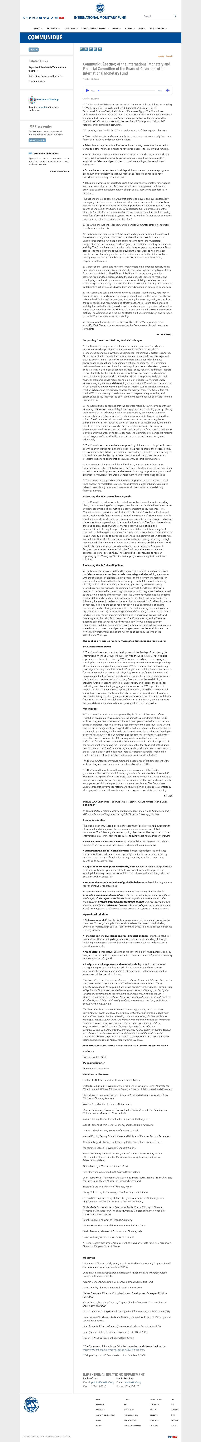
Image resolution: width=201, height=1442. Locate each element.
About (37, 28)
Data (140, 28)
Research (52, 28)
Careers (153, 1410)
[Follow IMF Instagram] (34, 18)
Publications (157, 28)
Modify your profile (58, 171)
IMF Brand (154, 1425)
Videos (128, 28)
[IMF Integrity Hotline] (52, 18)
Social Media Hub (131, 1415)
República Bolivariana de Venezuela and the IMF (48, 69)
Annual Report (130, 1420)
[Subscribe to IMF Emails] (48, 18)
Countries (69, 28)
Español (174, 1425)
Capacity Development (94, 28)
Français (174, 1410)
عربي (172, 1399)
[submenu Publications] (166, 28)
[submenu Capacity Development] (107, 28)
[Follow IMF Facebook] (27, 18)
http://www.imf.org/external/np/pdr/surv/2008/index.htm (113, 1350)
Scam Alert (154, 1420)
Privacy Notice (156, 1399)
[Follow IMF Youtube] (40, 18)
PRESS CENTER (36, 140)
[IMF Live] (173, 1436)
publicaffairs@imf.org (102, 1382)
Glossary (154, 1415)
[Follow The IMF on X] (24, 18)
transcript (42, 107)
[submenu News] (120, 28)
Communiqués (36, 81)
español (161, 56)
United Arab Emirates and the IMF (44, 76)
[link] (82, 49)
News (115, 28)
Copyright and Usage (132, 1425)
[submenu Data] (145, 28)
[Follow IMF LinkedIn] (30, 18)
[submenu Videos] (134, 28)
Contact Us (155, 1404)
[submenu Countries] (77, 28)
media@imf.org (132, 1382)
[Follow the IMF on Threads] (37, 18)
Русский (174, 1420)
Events (99, 1425)
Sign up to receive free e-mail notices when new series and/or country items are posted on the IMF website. (49, 161)
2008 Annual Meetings (47, 100)
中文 (172, 1404)
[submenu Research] (59, 28)
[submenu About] (42, 28)
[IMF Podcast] (44, 18)
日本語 (173, 1415)
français (169, 56)
